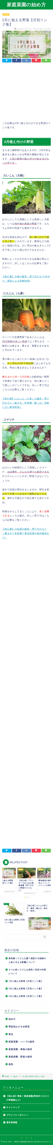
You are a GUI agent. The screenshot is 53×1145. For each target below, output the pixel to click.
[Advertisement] (26, 94)
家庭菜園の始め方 (26, 4)
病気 (11, 1064)
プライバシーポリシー (17, 1115)
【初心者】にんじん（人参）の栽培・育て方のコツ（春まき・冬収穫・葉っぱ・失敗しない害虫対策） (25, 403)
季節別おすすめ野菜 (19, 1026)
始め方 (6, 14)
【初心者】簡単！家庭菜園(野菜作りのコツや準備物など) (27, 1098)
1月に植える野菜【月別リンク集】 (26, 996)
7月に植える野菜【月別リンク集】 (26, 981)
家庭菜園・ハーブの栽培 (21, 1041)
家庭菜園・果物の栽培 (20, 1049)
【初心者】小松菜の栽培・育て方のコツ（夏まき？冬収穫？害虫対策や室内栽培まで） (25, 533)
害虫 (11, 1034)
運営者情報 (11, 1122)
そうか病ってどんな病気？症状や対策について (27, 972)
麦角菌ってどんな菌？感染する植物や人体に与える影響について (27, 960)
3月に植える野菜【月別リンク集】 (26, 988)
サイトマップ (13, 1107)
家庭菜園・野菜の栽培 (20, 1056)
